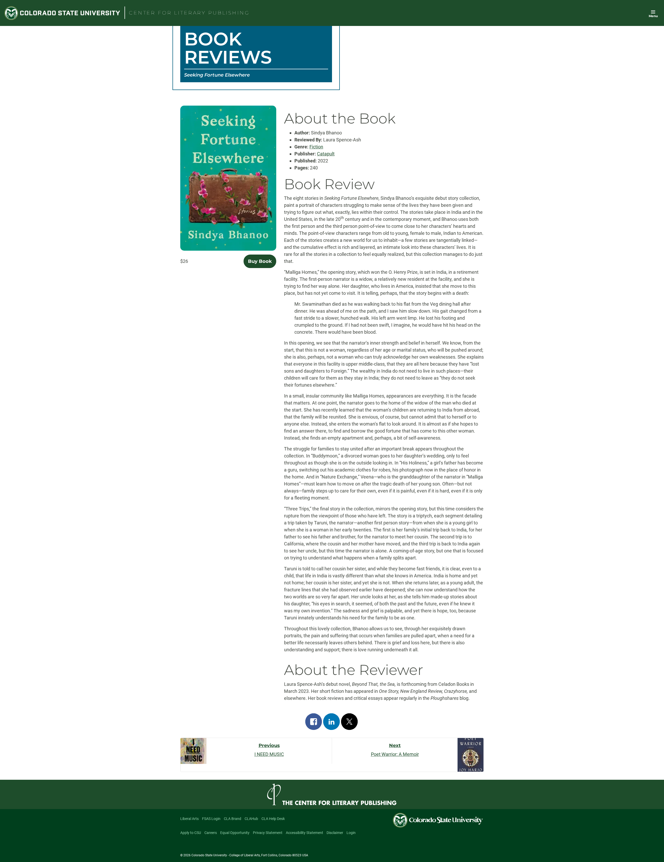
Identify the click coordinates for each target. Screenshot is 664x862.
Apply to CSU (190, 833)
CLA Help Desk (273, 819)
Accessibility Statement (304, 833)
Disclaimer (335, 833)
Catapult (326, 153)
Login (351, 833)
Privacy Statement (267, 833)
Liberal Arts (189, 819)
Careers (210, 833)
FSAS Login (211, 819)
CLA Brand (232, 819)
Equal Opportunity (235, 833)
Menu (653, 16)
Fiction (316, 146)
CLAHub (251, 819)
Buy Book (260, 261)
